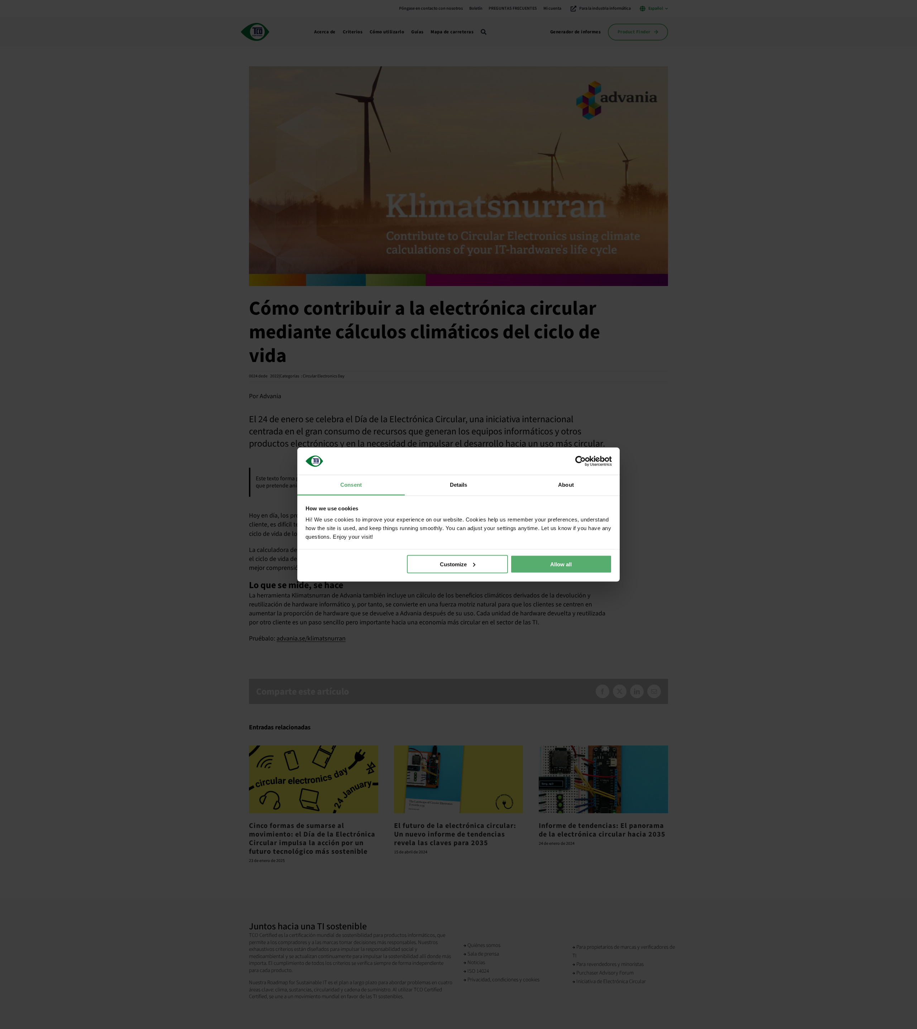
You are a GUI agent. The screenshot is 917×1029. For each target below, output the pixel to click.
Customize (453, 564)
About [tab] (566, 485)
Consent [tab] (351, 485)
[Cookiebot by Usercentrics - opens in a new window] (580, 461)
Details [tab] (458, 485)
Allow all (561, 564)
